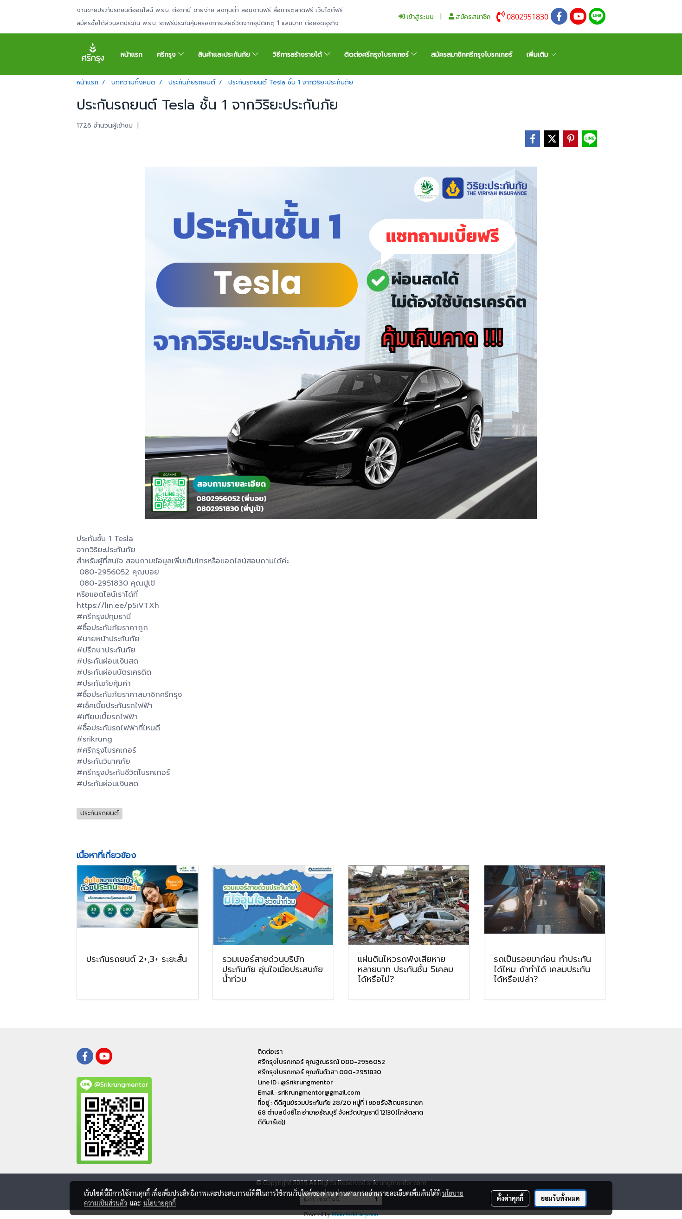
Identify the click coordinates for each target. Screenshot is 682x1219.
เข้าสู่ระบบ (419, 17)
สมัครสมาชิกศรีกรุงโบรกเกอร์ (471, 54)
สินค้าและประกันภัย (225, 54)
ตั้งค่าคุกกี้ (510, 1198)
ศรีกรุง (167, 54)
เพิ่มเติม (539, 54)
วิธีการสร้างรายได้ (298, 54)
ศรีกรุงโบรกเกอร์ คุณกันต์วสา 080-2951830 (319, 1072)
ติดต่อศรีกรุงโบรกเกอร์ (377, 54)
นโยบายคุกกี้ (159, 1203)
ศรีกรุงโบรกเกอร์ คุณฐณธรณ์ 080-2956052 (321, 1062)
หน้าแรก (131, 54)
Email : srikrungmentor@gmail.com (308, 1092)
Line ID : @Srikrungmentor (295, 1082)
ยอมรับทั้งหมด (560, 1198)
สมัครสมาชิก (472, 17)
